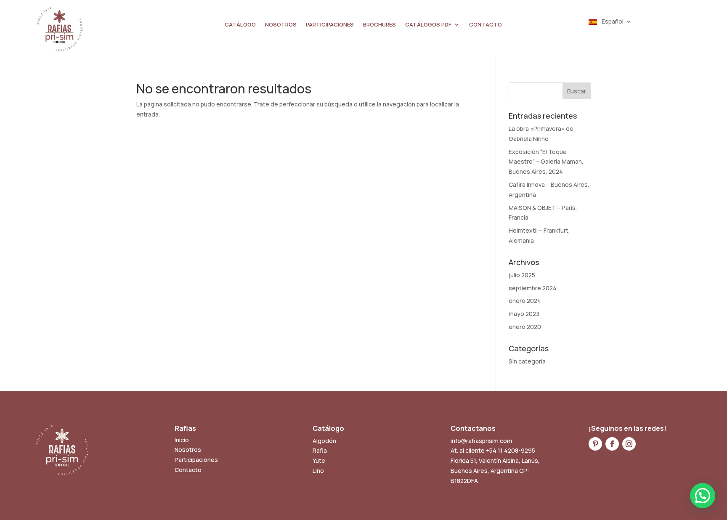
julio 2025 (522, 275)
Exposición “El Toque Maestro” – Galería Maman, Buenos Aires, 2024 (546, 162)
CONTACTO (485, 24)
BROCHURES (379, 24)
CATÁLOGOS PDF (428, 24)
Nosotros (188, 450)
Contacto (188, 470)
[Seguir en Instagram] (629, 444)
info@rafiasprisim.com (481, 441)
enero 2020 (525, 327)
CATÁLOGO (240, 24)
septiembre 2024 (533, 288)
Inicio (182, 440)
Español (612, 22)
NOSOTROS (281, 24)
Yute (319, 460)
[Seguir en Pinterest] (595, 444)
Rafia (320, 450)
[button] (702, 495)
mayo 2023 (524, 314)
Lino (318, 471)
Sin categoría (527, 361)
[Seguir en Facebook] (612, 444)
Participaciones (196, 460)
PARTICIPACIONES (330, 24)
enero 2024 (525, 301)
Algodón (324, 441)
